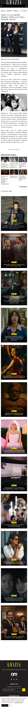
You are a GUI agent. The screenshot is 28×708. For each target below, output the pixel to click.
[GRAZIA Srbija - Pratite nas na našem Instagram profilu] (16, 679)
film (10, 149)
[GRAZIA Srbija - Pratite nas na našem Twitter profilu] (14, 679)
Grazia (3, 10)
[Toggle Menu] (1, 6)
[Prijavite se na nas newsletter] (23, 689)
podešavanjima (19, 702)
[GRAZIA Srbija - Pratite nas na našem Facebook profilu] (11, 679)
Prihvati (5, 705)
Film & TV (16, 10)
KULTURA (9, 10)
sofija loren (16, 149)
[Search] (27, 6)
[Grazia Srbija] (14, 665)
